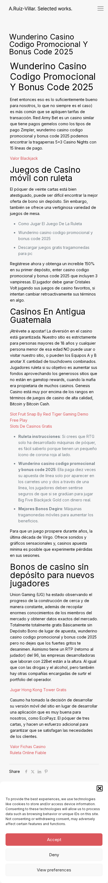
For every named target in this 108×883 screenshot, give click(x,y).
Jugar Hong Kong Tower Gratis (38, 689)
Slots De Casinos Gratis (31, 426)
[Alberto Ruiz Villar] (36, 8)
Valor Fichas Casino (28, 746)
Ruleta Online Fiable (28, 752)
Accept (54, 839)
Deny (54, 854)
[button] (99, 788)
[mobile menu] (100, 8)
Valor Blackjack (24, 158)
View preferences (54, 870)
